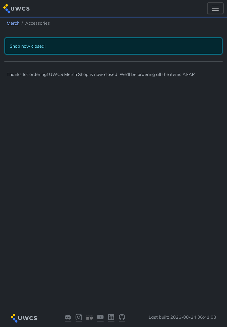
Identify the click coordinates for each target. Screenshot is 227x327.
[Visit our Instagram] (79, 318)
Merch (13, 23)
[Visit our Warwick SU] (89, 318)
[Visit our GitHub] (122, 318)
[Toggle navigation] (215, 8)
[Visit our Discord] (68, 318)
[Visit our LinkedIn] (111, 318)
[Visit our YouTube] (100, 318)
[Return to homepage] (16, 8)
